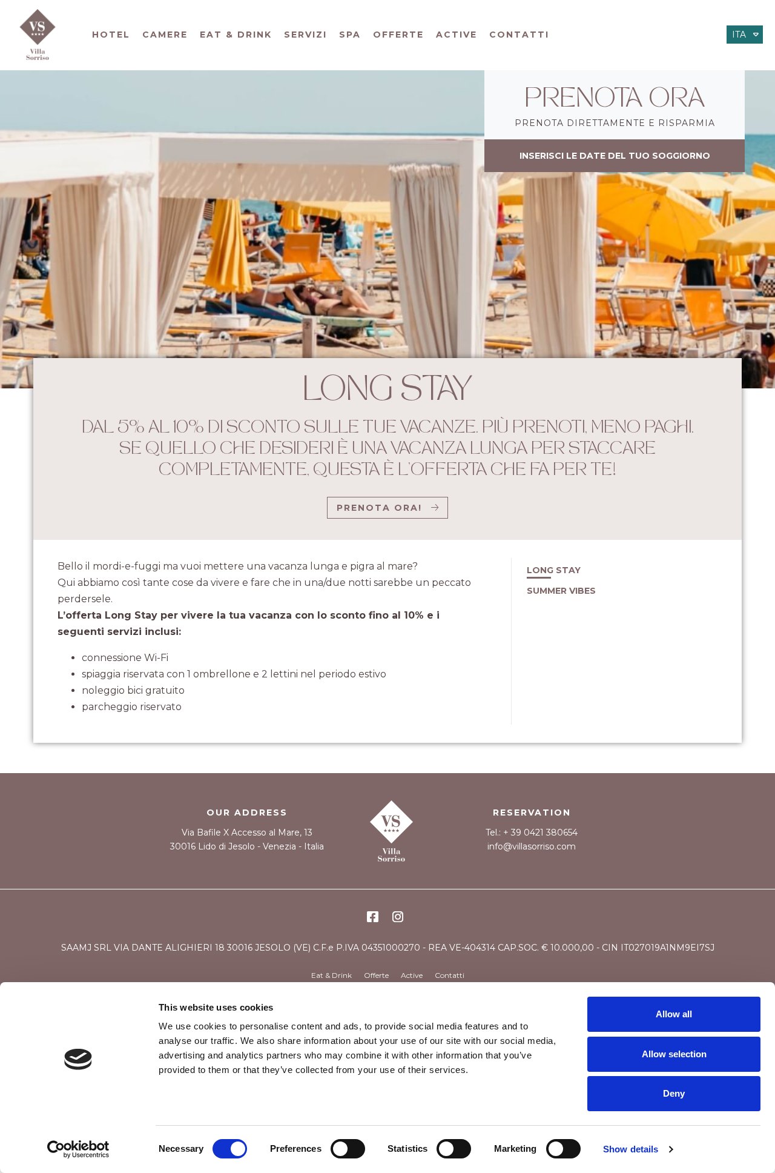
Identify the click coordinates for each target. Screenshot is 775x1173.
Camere (165, 34)
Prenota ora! (379, 507)
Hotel (111, 34)
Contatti (519, 34)
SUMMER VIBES (561, 590)
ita (739, 34)
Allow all (674, 1014)
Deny (674, 1093)
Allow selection (674, 1054)
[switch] (348, 1148)
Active (456, 34)
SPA (350, 34)
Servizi (305, 34)
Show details (630, 1149)
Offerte (398, 34)
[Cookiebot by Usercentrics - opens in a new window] (78, 1149)
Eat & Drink (236, 34)
